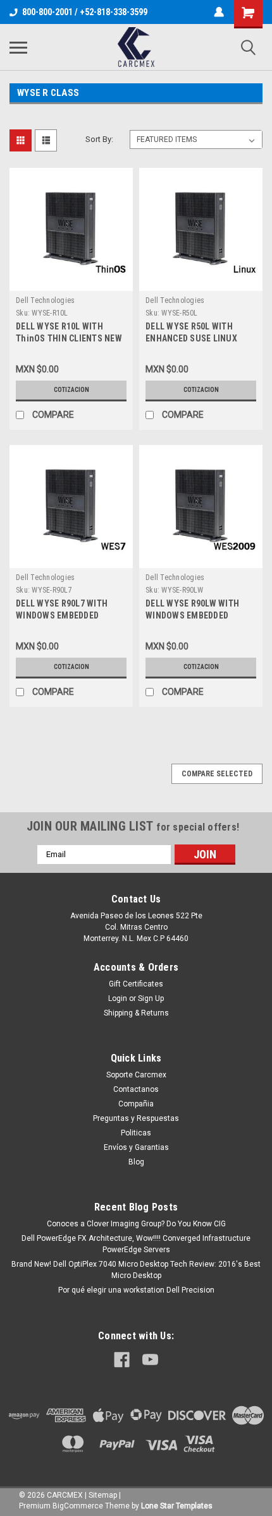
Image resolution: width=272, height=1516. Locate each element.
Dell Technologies (45, 300)
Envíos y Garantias (136, 1147)
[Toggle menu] (18, 47)
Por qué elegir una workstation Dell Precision (136, 1290)
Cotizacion (71, 389)
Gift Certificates (136, 984)
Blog (136, 1162)
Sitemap (103, 1495)
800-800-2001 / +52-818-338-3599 (84, 12)
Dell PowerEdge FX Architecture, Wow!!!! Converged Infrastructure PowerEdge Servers (136, 1244)
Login (117, 998)
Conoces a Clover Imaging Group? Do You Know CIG (136, 1223)
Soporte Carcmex (136, 1074)
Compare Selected (217, 773)
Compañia (136, 1103)
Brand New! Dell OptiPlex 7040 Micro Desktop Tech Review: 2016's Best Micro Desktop (136, 1270)
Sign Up (151, 998)
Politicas (136, 1132)
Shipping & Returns (136, 1013)
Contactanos (136, 1089)
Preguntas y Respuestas (136, 1118)
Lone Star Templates (177, 1505)
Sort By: (99, 139)
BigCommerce (78, 1505)
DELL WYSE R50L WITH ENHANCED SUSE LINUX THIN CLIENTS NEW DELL (193, 338)
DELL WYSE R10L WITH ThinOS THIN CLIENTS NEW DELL (69, 338)
